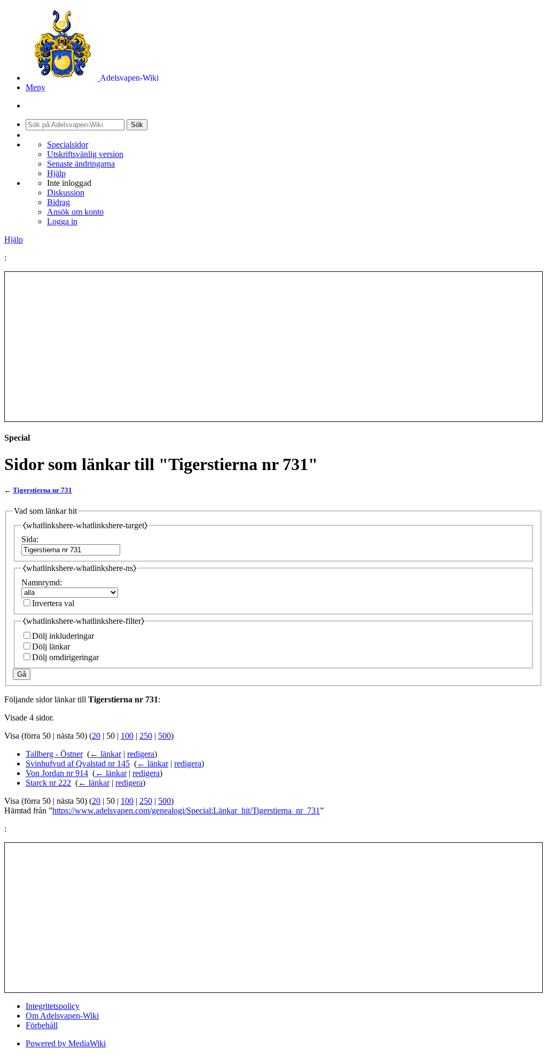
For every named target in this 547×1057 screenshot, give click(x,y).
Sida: (29, 539)
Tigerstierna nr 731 (42, 490)
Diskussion (65, 192)
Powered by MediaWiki (66, 1043)
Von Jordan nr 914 (57, 773)
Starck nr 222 (48, 782)
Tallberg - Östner (54, 753)
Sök (137, 125)
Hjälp (56, 173)
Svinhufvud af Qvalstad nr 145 (78, 763)
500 (164, 735)
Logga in (62, 221)
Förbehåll (42, 1025)
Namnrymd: (41, 582)
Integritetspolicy (53, 1006)
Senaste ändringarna (81, 163)
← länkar (105, 753)
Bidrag (58, 202)
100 (127, 735)
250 (145, 735)
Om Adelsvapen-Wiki (62, 1015)
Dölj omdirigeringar (65, 657)
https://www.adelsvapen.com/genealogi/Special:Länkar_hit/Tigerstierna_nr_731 (186, 810)
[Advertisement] (273, 346)
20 (96, 735)
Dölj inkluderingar (63, 635)
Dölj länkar (51, 646)
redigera (140, 753)
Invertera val (53, 603)
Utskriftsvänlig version (85, 154)
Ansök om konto (75, 211)
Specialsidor (67, 144)
